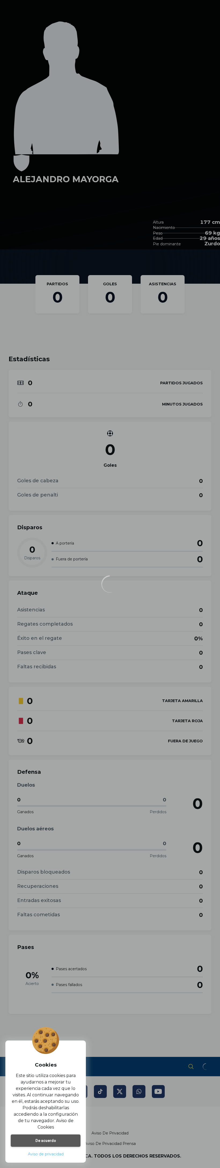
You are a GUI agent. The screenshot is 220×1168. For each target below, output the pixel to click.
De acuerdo (45, 1140)
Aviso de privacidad (46, 1154)
